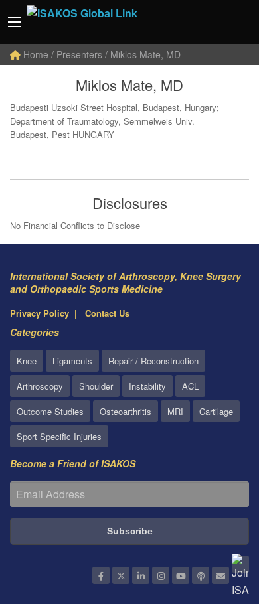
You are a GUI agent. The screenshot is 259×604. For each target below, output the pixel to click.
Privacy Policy (39, 313)
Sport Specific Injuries (59, 436)
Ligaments (72, 360)
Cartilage (216, 411)
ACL (190, 386)
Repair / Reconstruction (153, 360)
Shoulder (96, 386)
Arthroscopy (40, 386)
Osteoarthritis (125, 411)
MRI (175, 411)
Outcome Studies (50, 411)
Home (34, 54)
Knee (27, 360)
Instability (147, 386)
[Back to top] (215, 521)
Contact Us (107, 313)
